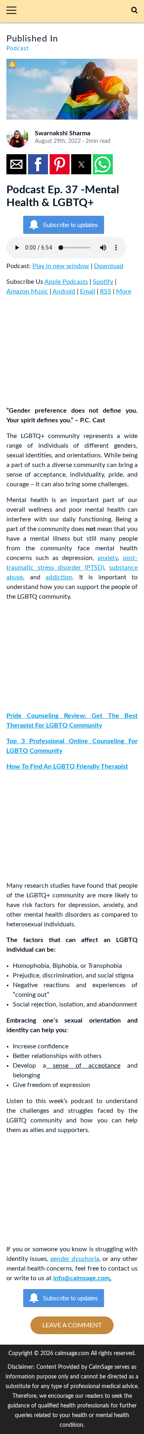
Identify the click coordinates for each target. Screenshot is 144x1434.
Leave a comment (72, 1325)
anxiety (108, 558)
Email (87, 291)
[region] (66, 352)
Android (63, 291)
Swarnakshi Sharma (62, 133)
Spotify (103, 282)
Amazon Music (27, 291)
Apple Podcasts (66, 282)
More (123, 291)
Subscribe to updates (70, 224)
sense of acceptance (83, 1065)
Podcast (17, 49)
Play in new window (60, 266)
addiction (59, 577)
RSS (105, 291)
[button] (14, 11)
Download (108, 266)
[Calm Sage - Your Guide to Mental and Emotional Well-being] (77, 11)
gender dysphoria (74, 1259)
